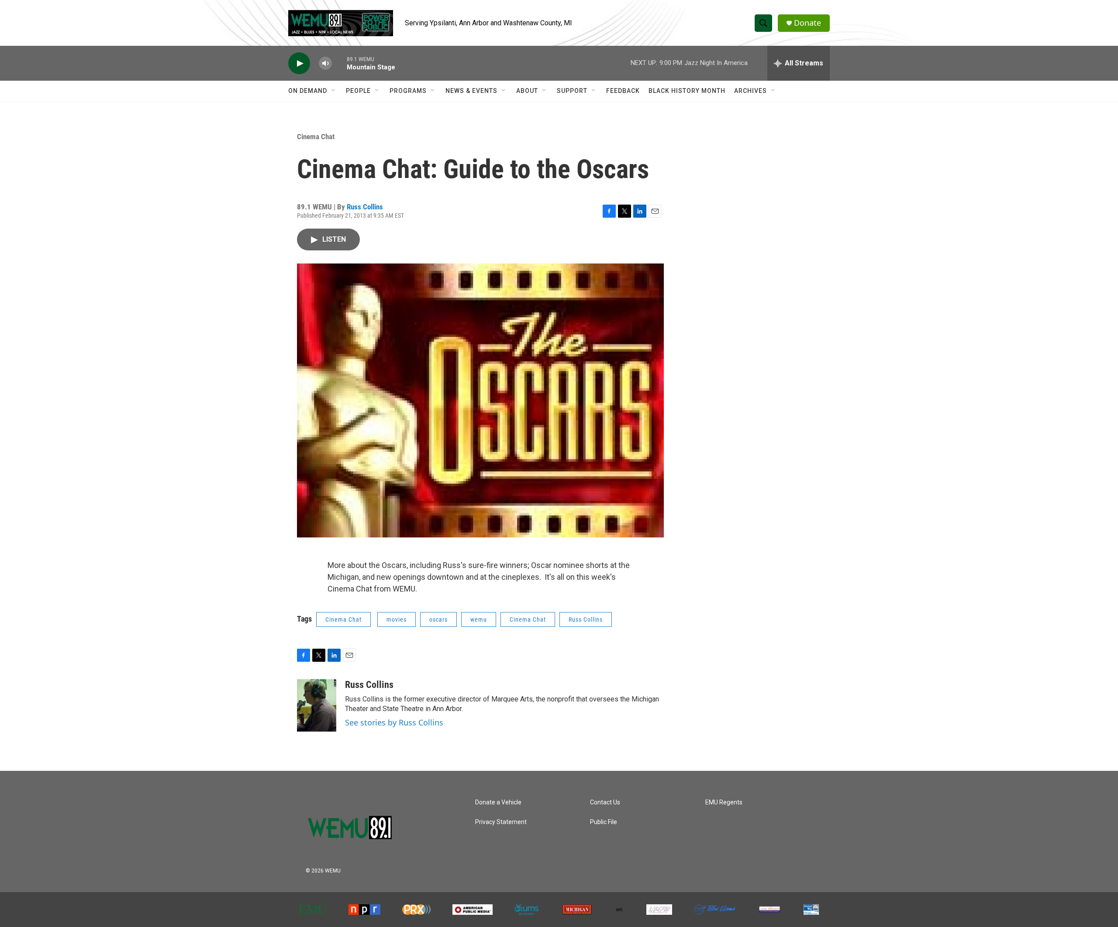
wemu (478, 619)
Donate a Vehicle (498, 802)
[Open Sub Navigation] (333, 90)
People (358, 90)
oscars (438, 619)
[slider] (339, 63)
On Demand (307, 90)
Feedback (623, 90)
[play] (299, 63)
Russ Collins (365, 206)
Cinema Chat (316, 136)
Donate (807, 22)
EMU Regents (723, 802)
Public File (603, 822)
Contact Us (605, 802)
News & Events (471, 90)
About (527, 90)
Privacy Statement (501, 822)
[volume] (325, 63)
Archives (750, 90)
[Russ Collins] (316, 705)
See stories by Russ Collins (394, 722)
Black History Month (687, 90)
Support (572, 90)
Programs (408, 90)
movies (396, 619)
